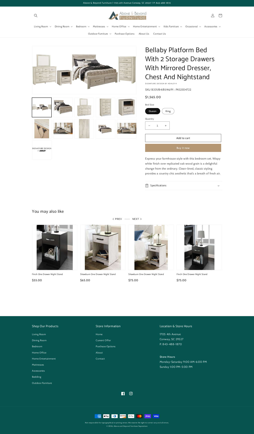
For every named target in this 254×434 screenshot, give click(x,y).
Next (135, 219)
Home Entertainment (44, 358)
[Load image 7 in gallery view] (63, 128)
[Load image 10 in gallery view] (105, 128)
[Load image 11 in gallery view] (127, 128)
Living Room (39, 334)
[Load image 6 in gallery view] (41, 128)
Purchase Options (106, 346)
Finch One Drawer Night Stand (47, 274)
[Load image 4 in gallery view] (105, 107)
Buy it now (183, 148)
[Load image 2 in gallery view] (63, 107)
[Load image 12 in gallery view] (41, 150)
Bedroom (37, 346)
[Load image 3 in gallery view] (84, 107)
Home (99, 334)
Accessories (38, 370)
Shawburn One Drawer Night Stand (98, 274)
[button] (36, 15)
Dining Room (39, 340)
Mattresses (38, 364)
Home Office (39, 352)
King (168, 111)
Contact (100, 358)
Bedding (36, 376)
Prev (118, 219)
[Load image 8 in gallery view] (84, 128)
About (99, 352)
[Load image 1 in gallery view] (41, 107)
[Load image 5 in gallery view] (127, 107)
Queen (153, 111)
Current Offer (103, 340)
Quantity (149, 118)
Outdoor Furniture (42, 383)
